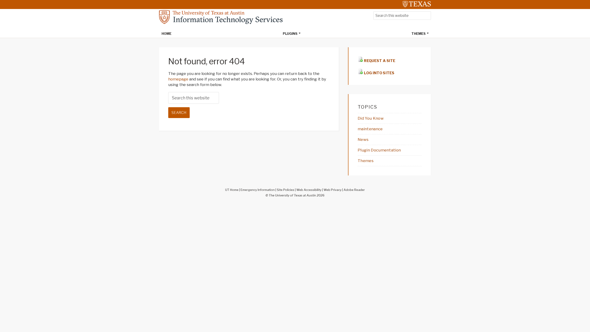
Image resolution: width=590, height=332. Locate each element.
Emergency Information (258, 190)
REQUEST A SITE (379, 61)
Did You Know (371, 118)
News (363, 139)
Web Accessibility (309, 190)
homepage (178, 79)
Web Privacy (333, 190)
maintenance (370, 129)
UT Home (232, 190)
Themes (366, 160)
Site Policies (285, 190)
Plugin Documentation (379, 150)
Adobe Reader (354, 190)
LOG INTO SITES (379, 73)
